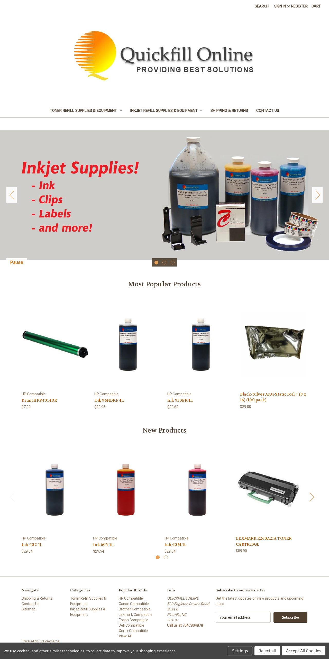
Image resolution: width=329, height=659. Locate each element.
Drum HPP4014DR (39, 400)
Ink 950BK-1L (180, 400)
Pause (16, 262)
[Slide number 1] (164, 195)
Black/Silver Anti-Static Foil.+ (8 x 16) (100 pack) (273, 397)
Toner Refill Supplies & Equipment (83, 110)
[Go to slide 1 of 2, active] (158, 557)
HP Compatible (131, 598)
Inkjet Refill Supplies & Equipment (164, 110)
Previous (11, 195)
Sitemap (28, 609)
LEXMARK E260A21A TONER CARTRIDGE (264, 541)
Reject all (267, 651)
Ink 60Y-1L (103, 544)
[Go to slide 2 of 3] (164, 262)
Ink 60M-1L (175, 544)
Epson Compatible (133, 620)
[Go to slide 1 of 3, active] (156, 262)
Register (299, 6)
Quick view (55, 339)
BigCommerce (49, 641)
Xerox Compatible (133, 631)
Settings (240, 651)
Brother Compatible (135, 609)
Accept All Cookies (303, 651)
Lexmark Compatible (135, 614)
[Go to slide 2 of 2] (166, 557)
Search (262, 6)
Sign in (280, 6)
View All (125, 636)
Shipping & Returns (229, 110)
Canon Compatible (134, 604)
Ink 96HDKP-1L (109, 400)
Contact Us (267, 110)
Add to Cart (55, 348)
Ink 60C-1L (32, 544)
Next (317, 195)
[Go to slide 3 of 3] (173, 262)
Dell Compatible (131, 625)
